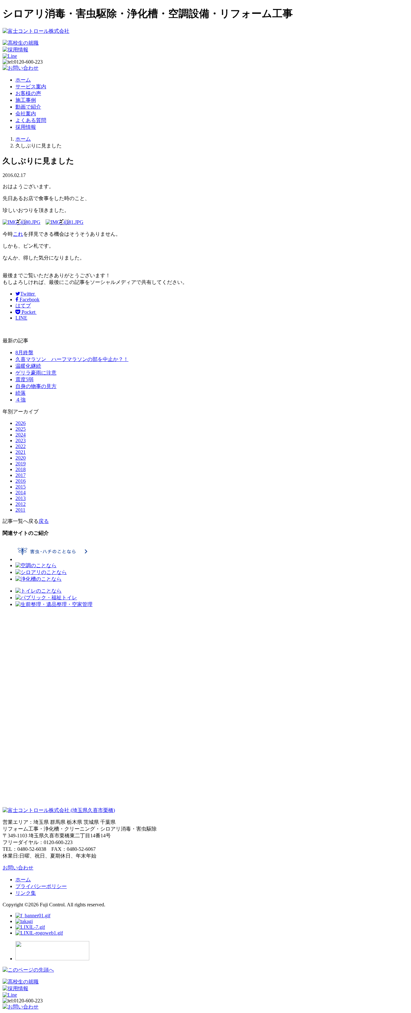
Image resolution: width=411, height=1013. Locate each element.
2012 (20, 504)
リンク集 (25, 893)
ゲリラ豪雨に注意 (36, 372)
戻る (44, 521)
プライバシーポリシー (41, 886)
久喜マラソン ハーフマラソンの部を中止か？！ (71, 359)
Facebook (28, 299)
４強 (20, 399)
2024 (20, 434)
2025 (20, 429)
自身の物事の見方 (36, 386)
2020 (20, 458)
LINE (21, 318)
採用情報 (25, 127)
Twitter (28, 293)
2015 (20, 486)
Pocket (28, 312)
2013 (20, 498)
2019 (20, 463)
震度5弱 (24, 379)
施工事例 (25, 100)
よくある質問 (30, 120)
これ (18, 234)
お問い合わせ (18, 867)
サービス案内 (30, 86)
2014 (20, 492)
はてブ (23, 305)
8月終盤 (24, 352)
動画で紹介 (28, 107)
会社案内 (25, 113)
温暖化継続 (28, 366)
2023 (20, 440)
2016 (20, 481)
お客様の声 (28, 93)
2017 (20, 475)
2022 (20, 446)
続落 (20, 393)
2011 (20, 510)
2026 (20, 423)
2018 (20, 469)
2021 (20, 452)
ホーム (23, 80)
